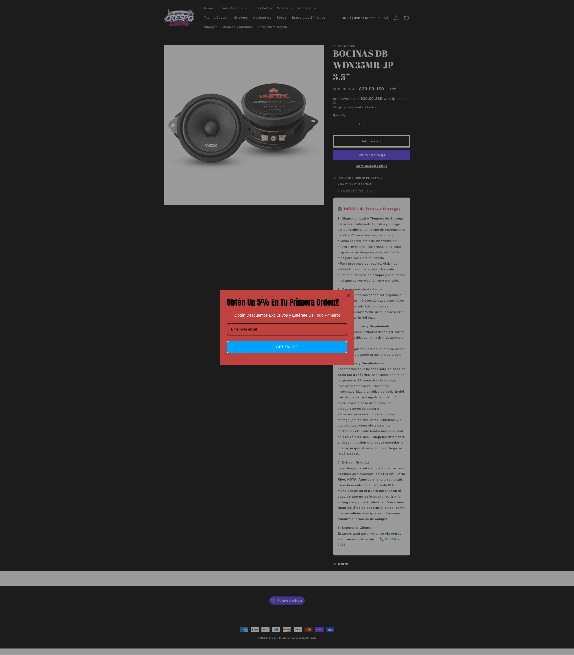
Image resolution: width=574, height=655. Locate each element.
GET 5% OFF (287, 347)
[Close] (349, 295)
